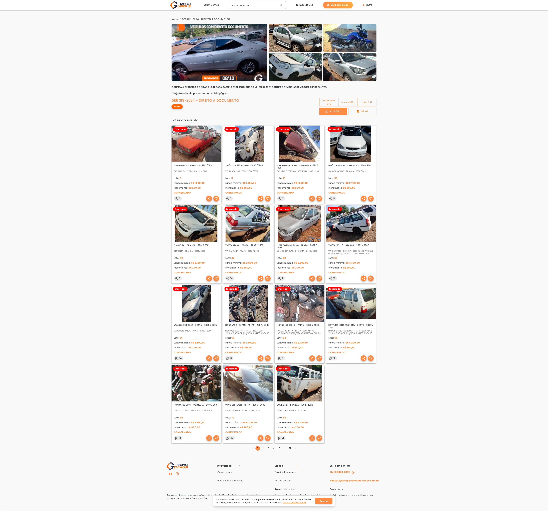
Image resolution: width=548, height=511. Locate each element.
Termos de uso (304, 4)
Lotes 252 (367, 102)
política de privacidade (294, 502)
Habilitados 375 (329, 102)
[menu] (170, 474)
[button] (229, 465)
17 (290, 448)
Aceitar (324, 501)
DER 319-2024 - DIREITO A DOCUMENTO (206, 19)
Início (175, 19)
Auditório (335, 111)
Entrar (369, 4)
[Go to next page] (295, 448)
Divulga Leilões (339, 4)
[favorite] (209, 198)
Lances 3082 (348, 102)
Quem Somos (211, 4)
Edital (364, 111)
